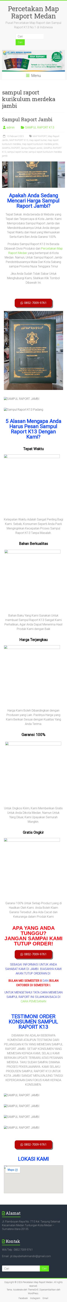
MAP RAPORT (40, 136)
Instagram (35, 1298)
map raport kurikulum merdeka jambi (40, 144)
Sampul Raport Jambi (27, 119)
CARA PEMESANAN (33, 1001)
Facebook (23, 1298)
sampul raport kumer (17, 152)
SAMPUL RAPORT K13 (39, 127)
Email (45, 1298)
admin (11, 127)
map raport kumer (38, 140)
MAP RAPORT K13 (18, 140)
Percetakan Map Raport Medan (33, 12)
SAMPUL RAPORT (11, 148)
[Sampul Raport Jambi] (33, 163)
